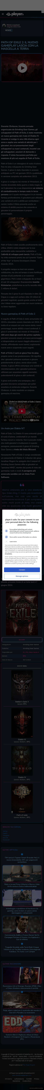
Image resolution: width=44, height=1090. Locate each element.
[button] (22, 541)
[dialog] (22, 545)
